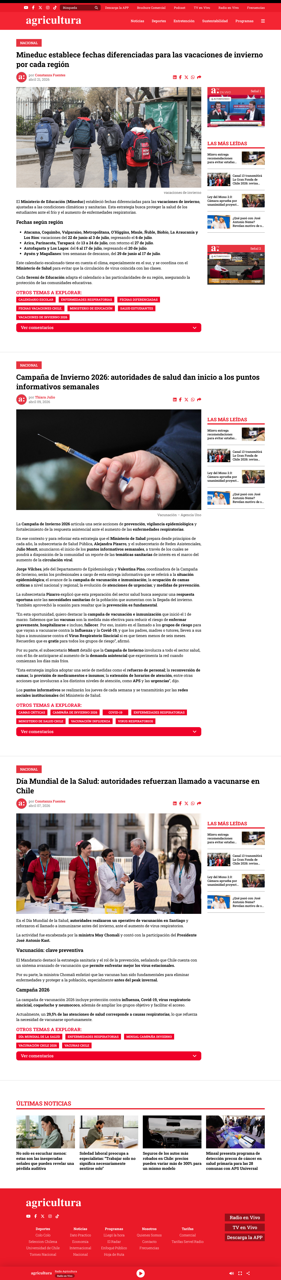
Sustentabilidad (215, 21)
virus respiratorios (135, 721)
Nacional (29, 43)
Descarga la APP (117, 8)
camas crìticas (32, 712)
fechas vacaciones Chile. (40, 308)
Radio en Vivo (228, 7)
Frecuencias (256, 7)
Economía (80, 1241)
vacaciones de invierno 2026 (43, 317)
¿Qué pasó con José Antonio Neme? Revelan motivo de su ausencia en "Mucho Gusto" (248, 222)
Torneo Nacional (43, 1254)
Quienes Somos (149, 1235)
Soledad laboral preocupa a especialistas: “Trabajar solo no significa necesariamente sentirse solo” (108, 1161)
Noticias (137, 21)
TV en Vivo (202, 7)
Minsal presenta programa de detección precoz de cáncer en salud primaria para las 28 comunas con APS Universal (234, 1161)
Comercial (187, 1235)
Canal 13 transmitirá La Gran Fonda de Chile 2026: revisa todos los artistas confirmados (247, 179)
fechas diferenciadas (139, 299)
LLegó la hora (114, 1235)
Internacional (80, 1248)
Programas (244, 21)
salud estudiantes (136, 308)
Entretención (184, 21)
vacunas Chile (76, 1045)
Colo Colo (43, 1235)
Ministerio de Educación (91, 308)
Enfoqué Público (114, 1248)
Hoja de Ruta (114, 1254)
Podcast (179, 7)
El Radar (114, 1241)
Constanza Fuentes (50, 75)
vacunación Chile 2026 (38, 1045)
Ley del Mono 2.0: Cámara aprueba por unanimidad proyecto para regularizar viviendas (222, 200)
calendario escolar (36, 299)
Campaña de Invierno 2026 (75, 712)
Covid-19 (115, 712)
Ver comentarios (37, 327)
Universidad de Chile (43, 1248)
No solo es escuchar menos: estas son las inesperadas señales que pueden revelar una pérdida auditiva (45, 1161)
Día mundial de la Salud (39, 1037)
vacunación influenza (90, 721)
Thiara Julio (45, 397)
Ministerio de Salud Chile (41, 721)
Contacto (149, 1241)
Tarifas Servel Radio (188, 1241)
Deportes (159, 21)
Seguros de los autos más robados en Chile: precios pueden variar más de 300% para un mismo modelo (172, 1161)
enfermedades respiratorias (86, 299)
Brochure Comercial (151, 7)
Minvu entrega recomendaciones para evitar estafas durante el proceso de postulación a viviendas (222, 158)
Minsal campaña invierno (149, 1037)
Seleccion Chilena (43, 1241)
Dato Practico (80, 1235)
